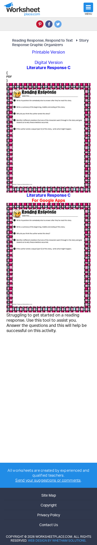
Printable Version (48, 52)
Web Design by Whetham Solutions (57, 540)
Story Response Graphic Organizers (50, 42)
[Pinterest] (39, 24)
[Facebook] (49, 24)
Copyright (49, 505)
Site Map (48, 495)
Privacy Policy (48, 515)
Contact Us (48, 524)
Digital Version (49, 62)
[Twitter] (58, 24)
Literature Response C (48, 198)
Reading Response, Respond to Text (42, 40)
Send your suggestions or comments (48, 480)
